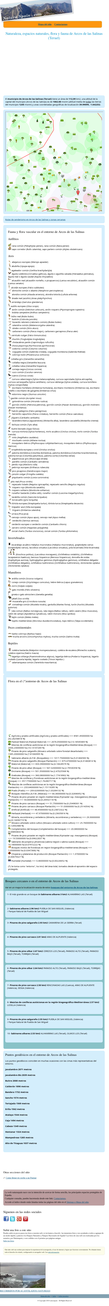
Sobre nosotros (63, 1296)
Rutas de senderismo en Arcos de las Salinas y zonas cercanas (35, 219)
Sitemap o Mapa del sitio (78, 1202)
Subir (54, 1296)
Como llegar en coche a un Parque (21, 1178)
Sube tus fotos (8, 1241)
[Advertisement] (54, 65)
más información (53, 1252)
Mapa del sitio (45, 24)
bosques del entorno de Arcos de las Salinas (74, 887)
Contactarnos (60, 24)
